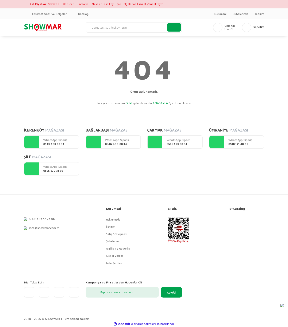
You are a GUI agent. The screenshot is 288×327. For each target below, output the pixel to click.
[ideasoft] (121, 324)
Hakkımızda (113, 219)
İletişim (259, 14)
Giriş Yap (230, 25)
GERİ (129, 103)
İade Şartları (114, 263)
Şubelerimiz (240, 14)
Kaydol (171, 292)
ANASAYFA (160, 103)
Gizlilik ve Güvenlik (118, 248)
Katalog (83, 14)
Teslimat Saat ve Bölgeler (49, 14)
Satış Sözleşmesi (116, 234)
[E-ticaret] (143, 324)
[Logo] (43, 27)
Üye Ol (229, 29)
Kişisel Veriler (114, 255)
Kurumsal (220, 14)
